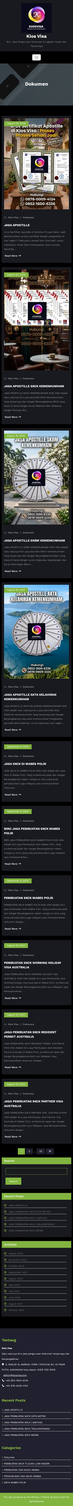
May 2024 (14, 1285)
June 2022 (14, 1297)
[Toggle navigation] (36, 57)
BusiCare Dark (58, 1497)
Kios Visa (36, 36)
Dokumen (28, 217)
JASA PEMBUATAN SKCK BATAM (26, 1230)
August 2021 (15, 1304)
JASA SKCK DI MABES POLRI (25, 764)
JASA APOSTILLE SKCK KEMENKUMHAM (34, 386)
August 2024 (16, 1278)
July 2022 (14, 1291)
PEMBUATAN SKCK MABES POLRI (28, 898)
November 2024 (18, 1260)
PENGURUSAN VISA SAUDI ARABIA (22, 1476)
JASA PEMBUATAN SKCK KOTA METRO (29, 1211)
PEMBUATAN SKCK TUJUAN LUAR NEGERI (26, 1463)
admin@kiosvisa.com (15, 1375)
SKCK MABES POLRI (15, 1482)
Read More (11, 255)
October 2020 (16, 1310)
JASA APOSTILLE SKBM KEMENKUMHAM (34, 540)
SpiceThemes (36, 1501)
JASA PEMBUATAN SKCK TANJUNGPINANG (32, 1224)
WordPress (33, 1497)
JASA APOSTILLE (17, 225)
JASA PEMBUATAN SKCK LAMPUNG (28, 1218)
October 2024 (16, 1266)
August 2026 (16, 1253)
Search (13, 1181)
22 (40, 1151)
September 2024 (18, 1272)
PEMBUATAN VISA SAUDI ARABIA (21, 1470)
